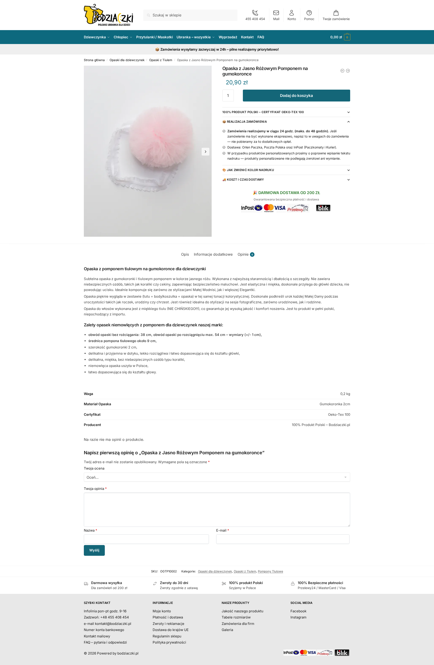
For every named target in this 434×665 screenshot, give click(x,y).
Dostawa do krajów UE (171, 630)
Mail (276, 19)
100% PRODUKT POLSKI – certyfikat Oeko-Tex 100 (263, 112)
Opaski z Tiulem (160, 60)
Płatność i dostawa (168, 617)
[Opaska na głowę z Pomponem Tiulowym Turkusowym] (342, 70)
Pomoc (309, 19)
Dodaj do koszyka (296, 95)
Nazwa (90, 530)
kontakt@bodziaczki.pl (113, 623)
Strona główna (94, 60)
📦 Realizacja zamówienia (244, 121)
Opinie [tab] (245, 254)
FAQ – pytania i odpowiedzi (105, 642)
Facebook (298, 611)
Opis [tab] (185, 254)
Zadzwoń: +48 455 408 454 (106, 617)
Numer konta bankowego (104, 630)
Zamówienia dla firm (238, 623)
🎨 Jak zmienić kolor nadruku (248, 170)
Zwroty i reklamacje (168, 623)
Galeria (227, 630)
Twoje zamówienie (336, 19)
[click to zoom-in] (148, 151)
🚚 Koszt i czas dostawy (243, 179)
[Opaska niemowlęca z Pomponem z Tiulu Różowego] (348, 70)
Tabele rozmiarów (236, 617)
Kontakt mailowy (97, 636)
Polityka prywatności (169, 642)
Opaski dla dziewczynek (127, 60)
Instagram (298, 617)
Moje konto (162, 611)
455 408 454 (255, 19)
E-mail (222, 530)
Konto (292, 19)
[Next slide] (205, 152)
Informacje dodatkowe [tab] (213, 254)
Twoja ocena (94, 468)
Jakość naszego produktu (242, 611)
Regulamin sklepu (167, 636)
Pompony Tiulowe (270, 571)
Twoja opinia (95, 488)
